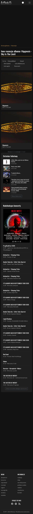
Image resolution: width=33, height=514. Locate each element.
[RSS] (19, 504)
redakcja (20, 477)
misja (19, 480)
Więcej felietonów (16, 196)
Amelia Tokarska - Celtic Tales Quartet (14, 262)
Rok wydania (7, 63)
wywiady (3, 495)
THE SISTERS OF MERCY (10, 376)
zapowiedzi (4, 482)
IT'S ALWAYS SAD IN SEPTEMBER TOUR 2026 (16, 283)
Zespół (22, 61)
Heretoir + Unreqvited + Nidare (12, 368)
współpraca (21, 490)
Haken (5, 361)
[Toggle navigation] (29, 2)
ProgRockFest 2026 (9, 246)
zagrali (2, 487)
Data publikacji (11, 61)
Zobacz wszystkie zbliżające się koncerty (16, 388)
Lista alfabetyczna (20, 63)
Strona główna (5, 45)
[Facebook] (12, 504)
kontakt (20, 492)
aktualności (4, 477)
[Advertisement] (16, 24)
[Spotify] (16, 504)
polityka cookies (22, 485)
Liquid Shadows (7, 319)
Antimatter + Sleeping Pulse (11, 255)
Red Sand (5, 354)
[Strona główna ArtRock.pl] (6, 3)
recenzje (3, 485)
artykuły (3, 492)
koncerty (3, 480)
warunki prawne (22, 482)
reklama (20, 487)
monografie (4, 490)
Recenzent (17, 66)
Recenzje (13, 45)
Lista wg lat (7, 66)
